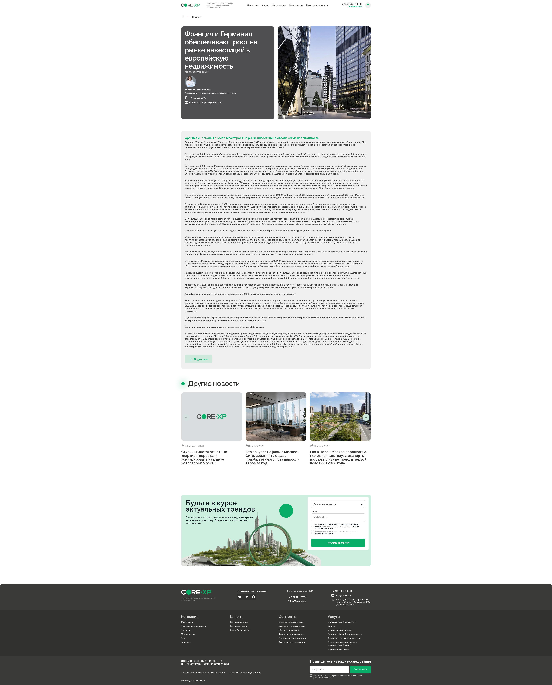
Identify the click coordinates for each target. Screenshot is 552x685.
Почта (314, 511)
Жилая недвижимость (317, 5)
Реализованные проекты (193, 626)
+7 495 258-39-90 (352, 4)
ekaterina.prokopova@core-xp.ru (205, 102)
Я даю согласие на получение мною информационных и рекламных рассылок (337, 676)
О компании (252, 5)
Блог (183, 638)
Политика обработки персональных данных (203, 672)
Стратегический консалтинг (342, 622)
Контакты (186, 642)
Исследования (279, 5)
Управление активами (339, 649)
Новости (185, 630)
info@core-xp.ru (343, 595)
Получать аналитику (338, 543)
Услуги (265, 5)
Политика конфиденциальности (245, 672)
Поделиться (201, 359)
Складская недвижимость (292, 626)
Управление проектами (339, 630)
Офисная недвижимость (291, 622)
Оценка (331, 626)
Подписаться (360, 669)
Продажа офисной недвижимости (345, 634)
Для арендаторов (239, 622)
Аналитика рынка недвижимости (344, 638)
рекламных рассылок (324, 533)
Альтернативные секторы (292, 642)
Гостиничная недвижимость (293, 638)
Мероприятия (296, 5)
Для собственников (240, 630)
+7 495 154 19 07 (296, 596)
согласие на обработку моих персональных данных (337, 525)
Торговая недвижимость (291, 634)
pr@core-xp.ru (299, 601)
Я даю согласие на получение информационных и (336, 532)
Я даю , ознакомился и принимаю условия (337, 526)
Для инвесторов (238, 626)
